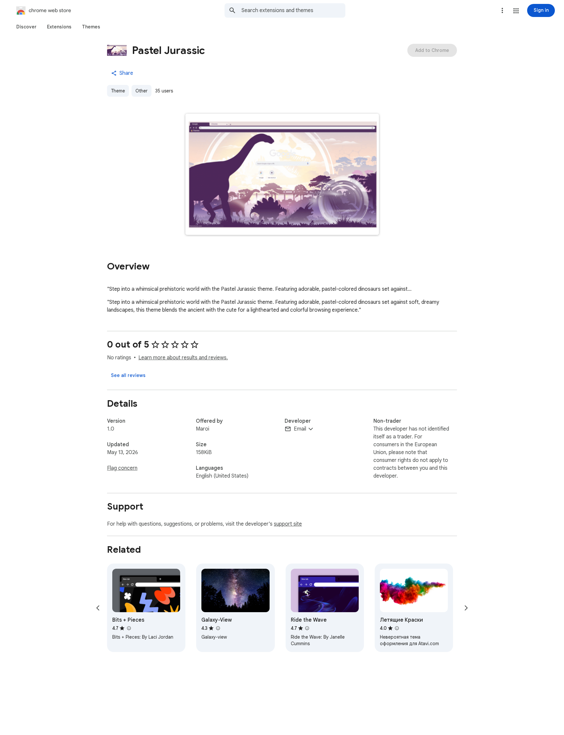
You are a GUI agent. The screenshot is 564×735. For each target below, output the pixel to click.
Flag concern (122, 468)
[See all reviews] (128, 375)
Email (300, 429)
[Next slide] (466, 607)
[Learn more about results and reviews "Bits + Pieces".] (128, 628)
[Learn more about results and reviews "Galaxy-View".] (218, 628)
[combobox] (293, 10)
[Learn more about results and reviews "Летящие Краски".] (397, 628)
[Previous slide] (97, 607)
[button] (516, 10)
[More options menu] (502, 10)
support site (288, 524)
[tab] (26, 27)
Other (141, 91)
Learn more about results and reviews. (183, 357)
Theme (118, 91)
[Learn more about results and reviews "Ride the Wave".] (307, 628)
